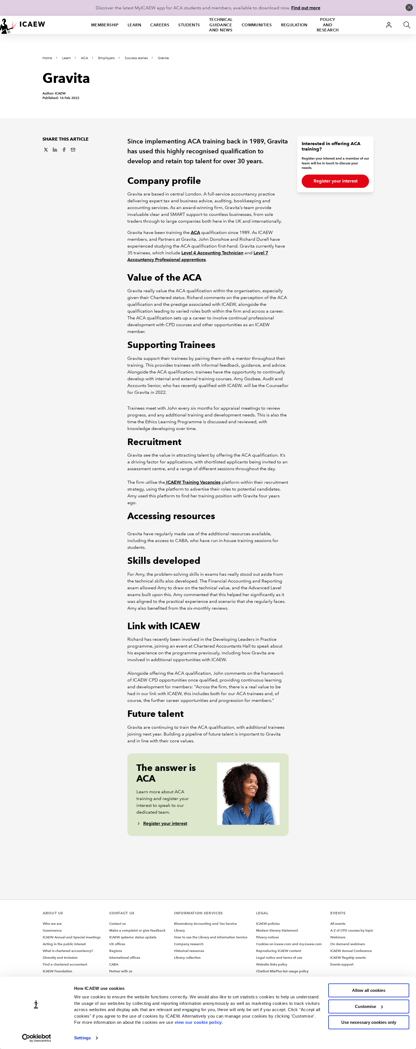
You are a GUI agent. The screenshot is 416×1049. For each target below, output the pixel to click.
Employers (106, 58)
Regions (115, 951)
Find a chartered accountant (65, 964)
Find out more (305, 7)
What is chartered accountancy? (68, 951)
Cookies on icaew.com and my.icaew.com (289, 944)
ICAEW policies (268, 923)
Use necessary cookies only (368, 1022)
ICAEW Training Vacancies (192, 482)
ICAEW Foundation (57, 971)
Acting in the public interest (64, 944)
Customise (365, 1006)
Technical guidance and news (221, 25)
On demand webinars (347, 944)
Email (73, 149)
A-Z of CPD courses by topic (351, 930)
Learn (134, 24)
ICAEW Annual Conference (351, 951)
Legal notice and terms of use (279, 957)
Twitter (45, 149)
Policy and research (328, 25)
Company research (188, 944)
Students (189, 24)
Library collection (187, 957)
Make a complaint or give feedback (137, 930)
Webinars (337, 937)
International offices (124, 957)
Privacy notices (267, 937)
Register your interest (165, 823)
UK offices (117, 944)
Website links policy (271, 964)
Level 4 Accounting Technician (212, 252)
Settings (82, 1037)
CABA (113, 964)
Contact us (117, 923)
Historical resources (189, 951)
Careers (159, 24)
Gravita (163, 58)
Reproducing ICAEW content (278, 951)
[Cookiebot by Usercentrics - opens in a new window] (36, 1038)
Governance (52, 930)
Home (47, 58)
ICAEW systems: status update (132, 937)
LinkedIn (55, 149)
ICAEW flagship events (348, 957)
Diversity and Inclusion (60, 957)
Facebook (64, 149)
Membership (105, 24)
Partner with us (120, 971)
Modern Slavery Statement (277, 930)
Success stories (136, 58)
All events (337, 923)
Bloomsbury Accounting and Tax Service (205, 923)
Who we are (52, 923)
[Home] (22, 25)
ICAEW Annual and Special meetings (71, 937)
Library (179, 930)
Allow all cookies (368, 990)
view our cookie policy (198, 1022)
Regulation (294, 24)
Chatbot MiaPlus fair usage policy (282, 971)
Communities (257, 24)
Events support (341, 964)
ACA (84, 58)
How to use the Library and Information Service (210, 937)
